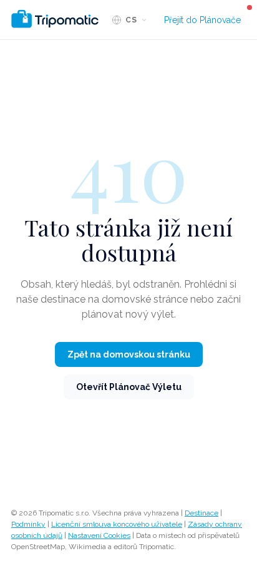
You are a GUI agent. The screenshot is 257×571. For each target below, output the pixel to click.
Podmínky (28, 524)
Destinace (201, 513)
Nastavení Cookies (99, 535)
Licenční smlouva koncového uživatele (116, 524)
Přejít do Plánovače (202, 20)
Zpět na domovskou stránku (128, 354)
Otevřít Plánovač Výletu (129, 387)
